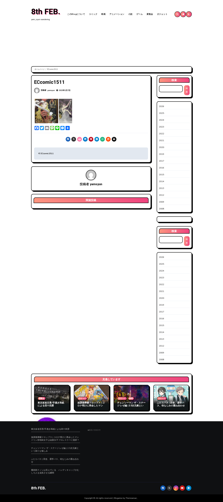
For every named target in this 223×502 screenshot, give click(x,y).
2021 (161, 140)
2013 (161, 188)
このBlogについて (76, 14)
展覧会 (150, 14)
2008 (161, 208)
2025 (161, 113)
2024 (161, 120)
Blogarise (118, 498)
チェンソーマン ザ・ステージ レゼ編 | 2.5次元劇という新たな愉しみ (131, 405)
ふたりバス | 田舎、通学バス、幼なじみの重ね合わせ (171, 404)
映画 (103, 14)
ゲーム (139, 14)
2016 (161, 167)
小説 (130, 14)
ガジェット (162, 14)
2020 (161, 147)
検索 (174, 80)
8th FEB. (45, 11)
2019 (161, 154)
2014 (161, 181)
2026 (161, 106)
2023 (161, 126)
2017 (161, 161)
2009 (161, 202)
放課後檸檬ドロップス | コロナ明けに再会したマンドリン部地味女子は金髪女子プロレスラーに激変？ (91, 407)
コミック (93, 14)
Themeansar (131, 498)
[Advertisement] (111, 44)
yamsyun (51, 90)
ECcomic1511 (47, 153)
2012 (161, 195)
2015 (161, 174)
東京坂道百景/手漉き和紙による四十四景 (51, 404)
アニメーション (116, 14)
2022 (161, 133)
